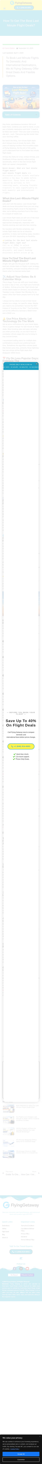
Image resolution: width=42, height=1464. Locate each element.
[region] (21, 1449)
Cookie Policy (14, 1449)
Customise (21, 1459)
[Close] (40, 1436)
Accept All (21, 1454)
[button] (37, 364)
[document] (21, 732)
